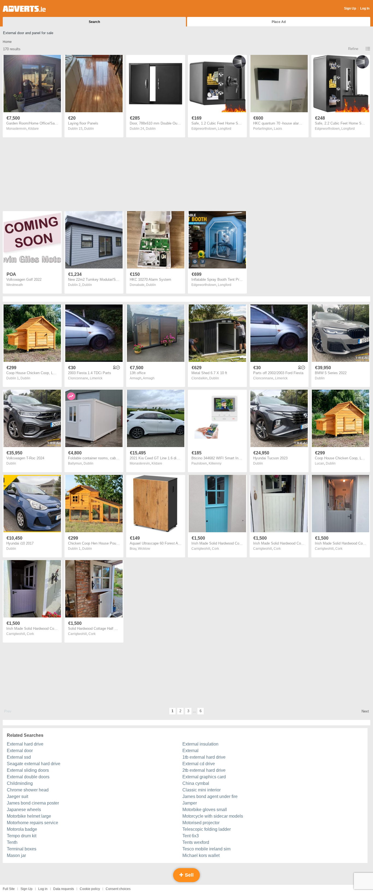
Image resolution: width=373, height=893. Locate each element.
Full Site (9, 889)
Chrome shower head (28, 790)
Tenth (12, 842)
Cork (215, 549)
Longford (224, 129)
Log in (43, 889)
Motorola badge (22, 829)
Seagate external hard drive (33, 763)
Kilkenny (215, 463)
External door (20, 750)
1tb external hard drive (204, 757)
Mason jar (16, 855)
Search (94, 22)
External (190, 750)
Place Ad (279, 22)
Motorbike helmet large (29, 816)
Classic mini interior (201, 790)
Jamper (189, 803)
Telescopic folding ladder (206, 829)
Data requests (63, 889)
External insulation (200, 744)
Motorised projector (201, 822)
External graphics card (204, 776)
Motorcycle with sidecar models (212, 816)
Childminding (20, 783)
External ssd (19, 757)
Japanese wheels (24, 809)
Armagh (149, 378)
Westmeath (14, 285)
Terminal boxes (21, 849)
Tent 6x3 (190, 835)
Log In (364, 8)
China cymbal (195, 783)
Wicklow (144, 549)
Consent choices (118, 889)
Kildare (33, 129)
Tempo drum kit (21, 835)
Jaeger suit (17, 796)
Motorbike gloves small (204, 809)
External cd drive (198, 763)
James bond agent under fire (210, 796)
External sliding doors (28, 770)
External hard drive (25, 744)
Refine (353, 49)
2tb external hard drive (204, 770)
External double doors (28, 776)
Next (365, 711)
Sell (188, 875)
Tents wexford (195, 842)
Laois (278, 129)
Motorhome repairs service (32, 822)
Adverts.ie (24, 9)
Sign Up (350, 8)
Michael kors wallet (201, 855)
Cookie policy (90, 889)
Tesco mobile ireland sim (206, 849)
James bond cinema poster (33, 803)
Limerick (96, 378)
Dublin (89, 129)
